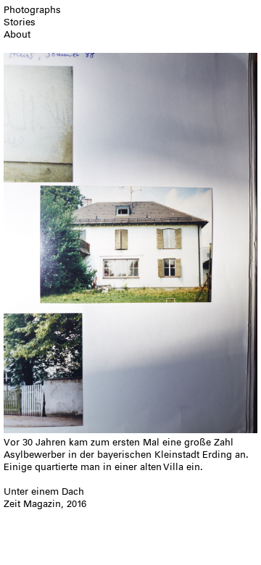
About (17, 34)
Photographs (32, 9)
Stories (20, 22)
